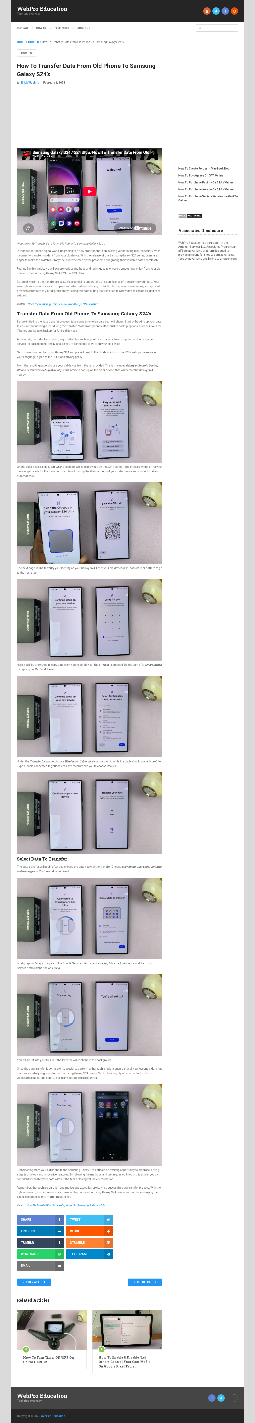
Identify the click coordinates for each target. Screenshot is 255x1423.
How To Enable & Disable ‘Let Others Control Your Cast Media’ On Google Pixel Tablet (125, 1361)
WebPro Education (42, 9)
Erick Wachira (30, 82)
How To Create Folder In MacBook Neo (204, 168)
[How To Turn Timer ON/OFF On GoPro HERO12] (52, 1330)
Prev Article (36, 1282)
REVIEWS (22, 27)
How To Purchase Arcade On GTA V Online (205, 189)
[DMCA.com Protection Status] (190, 219)
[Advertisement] (89, 118)
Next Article (143, 1282)
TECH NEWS (61, 27)
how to (26, 53)
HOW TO (41, 27)
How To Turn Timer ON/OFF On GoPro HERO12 (48, 1359)
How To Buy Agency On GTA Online (200, 175)
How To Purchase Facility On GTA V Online (205, 182)
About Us (83, 27)
